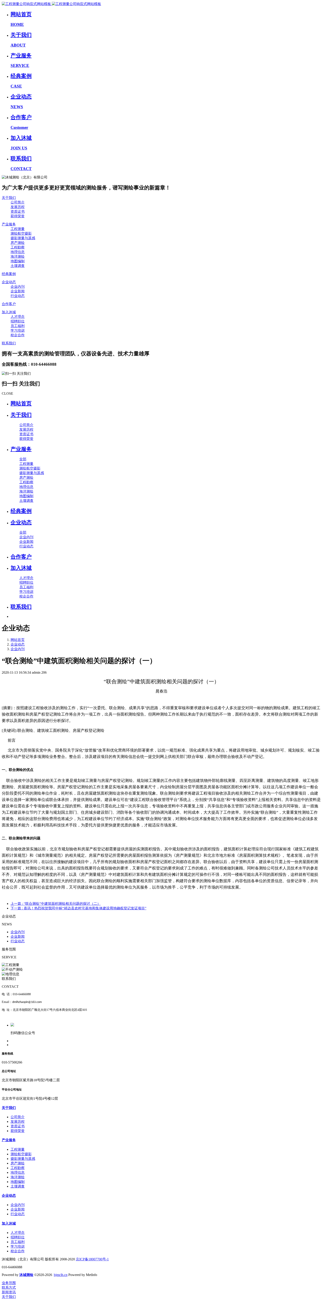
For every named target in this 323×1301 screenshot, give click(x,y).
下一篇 (78, 908)
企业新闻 (18, 936)
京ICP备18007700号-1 (92, 1259)
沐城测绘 (26, 1275)
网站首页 (21, 403)
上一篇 (56, 903)
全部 (22, 459)
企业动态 (18, 644)
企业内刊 (18, 649)
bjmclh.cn (60, 1275)
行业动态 (18, 941)
